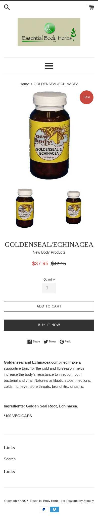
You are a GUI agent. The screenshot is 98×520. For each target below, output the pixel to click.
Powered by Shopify (80, 501)
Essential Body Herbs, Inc (47, 501)
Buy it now (49, 325)
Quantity (49, 279)
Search (10, 459)
